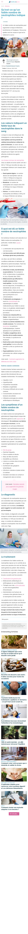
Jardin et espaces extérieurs (9, 650)
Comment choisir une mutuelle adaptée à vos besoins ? (12, 808)
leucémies (6, 326)
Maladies (7, 6)
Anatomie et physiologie (8, 782)
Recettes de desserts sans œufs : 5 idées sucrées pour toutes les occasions (13, 677)
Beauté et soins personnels (8, 761)
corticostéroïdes (20, 585)
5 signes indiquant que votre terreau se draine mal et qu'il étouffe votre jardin (11, 653)
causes (18, 242)
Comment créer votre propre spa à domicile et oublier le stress (14, 764)
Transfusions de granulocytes (12, 578)
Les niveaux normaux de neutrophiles (12, 160)
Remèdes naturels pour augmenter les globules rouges (15, 486)
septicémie (20, 418)
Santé (2, 6)
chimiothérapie (13, 301)
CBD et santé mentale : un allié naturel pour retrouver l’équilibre (13, 743)
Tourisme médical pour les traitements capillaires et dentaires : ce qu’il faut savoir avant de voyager (14, 700)
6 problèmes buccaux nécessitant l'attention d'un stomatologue (13, 722)
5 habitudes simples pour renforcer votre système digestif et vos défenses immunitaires (13, 786)
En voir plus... (14, 814)
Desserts (3, 673)
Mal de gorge (7, 450)
